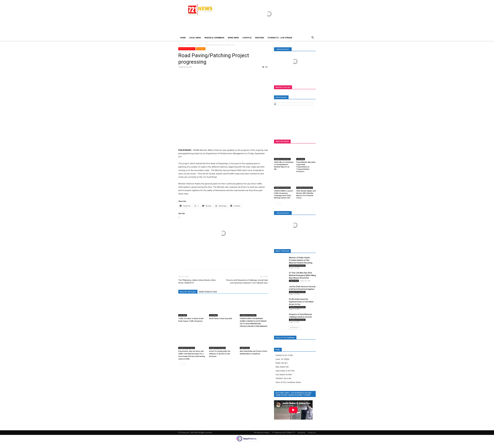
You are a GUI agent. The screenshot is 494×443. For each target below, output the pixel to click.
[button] (313, 38)
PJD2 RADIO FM (282, 367)
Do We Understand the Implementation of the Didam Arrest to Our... (301, 301)
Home (183, 37)
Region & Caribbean (214, 37)
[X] (186, 72)
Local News (195, 37)
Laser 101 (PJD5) (282, 359)
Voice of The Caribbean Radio (288, 382)
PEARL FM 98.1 (282, 363)
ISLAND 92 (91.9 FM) (284, 355)
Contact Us (312, 432)
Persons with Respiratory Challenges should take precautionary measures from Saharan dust (247, 281)
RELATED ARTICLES (188, 292)
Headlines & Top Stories (193, 45)
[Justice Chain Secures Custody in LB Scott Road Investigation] (280, 289)
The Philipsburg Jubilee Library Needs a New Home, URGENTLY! (197, 281)
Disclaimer (301, 432)
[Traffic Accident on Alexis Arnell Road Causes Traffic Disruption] (192, 306)
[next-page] (184, 364)
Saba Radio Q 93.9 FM (285, 370)
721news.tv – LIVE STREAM (279, 37)
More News (233, 37)
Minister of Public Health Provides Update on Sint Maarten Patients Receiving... (301, 260)
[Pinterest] (192, 72)
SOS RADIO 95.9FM (284, 374)
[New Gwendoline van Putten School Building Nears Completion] (254, 339)
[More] (204, 72)
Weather (259, 37)
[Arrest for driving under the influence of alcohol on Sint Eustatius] (223, 339)
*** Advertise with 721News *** (283, 432)
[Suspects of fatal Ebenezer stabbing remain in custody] (280, 317)
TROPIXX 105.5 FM (283, 378)
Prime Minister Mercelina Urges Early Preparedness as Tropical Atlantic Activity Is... (305, 166)
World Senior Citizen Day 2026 (220, 318)
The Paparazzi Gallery (261, 432)
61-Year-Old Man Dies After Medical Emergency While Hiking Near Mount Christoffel (302, 275)
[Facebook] (180, 72)
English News (245, 348)
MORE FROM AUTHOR (208, 292)
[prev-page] (180, 364)
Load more (294, 327)
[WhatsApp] (198, 72)
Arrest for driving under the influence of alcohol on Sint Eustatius (219, 353)
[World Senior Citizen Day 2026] (223, 306)
